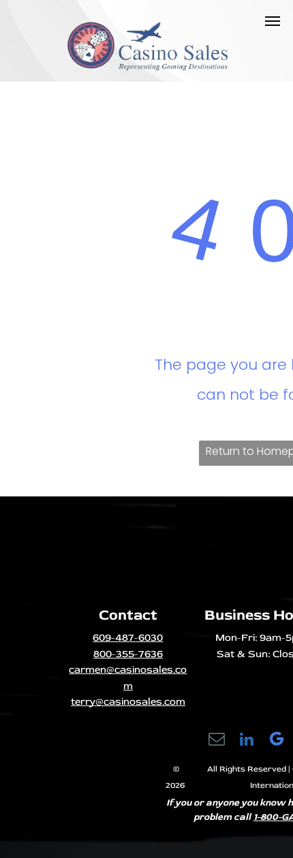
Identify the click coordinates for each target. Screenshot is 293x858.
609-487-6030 (128, 637)
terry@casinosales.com (128, 701)
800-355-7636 (128, 654)
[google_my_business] (277, 740)
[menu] (272, 21)
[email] (217, 740)
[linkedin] (247, 740)
